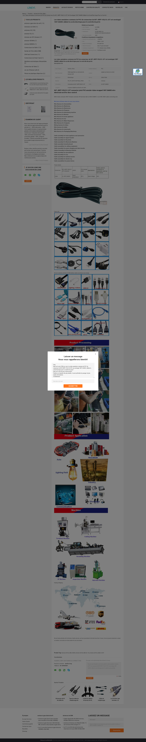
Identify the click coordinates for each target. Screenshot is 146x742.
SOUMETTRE (73, 386)
